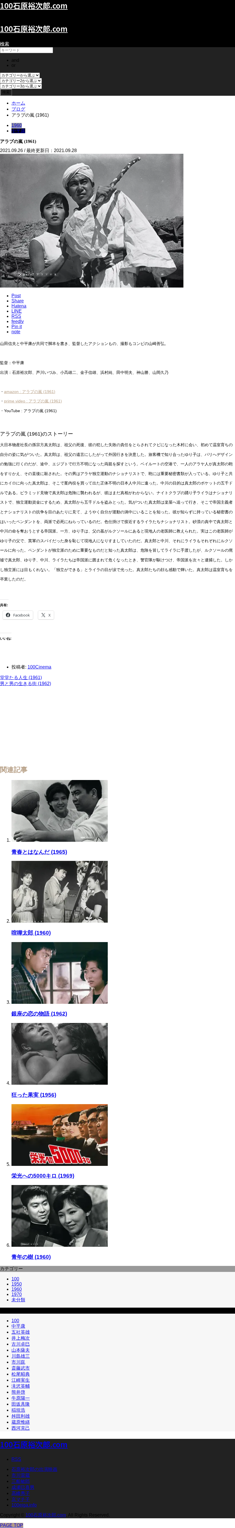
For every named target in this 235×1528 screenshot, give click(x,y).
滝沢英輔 (20, 1386)
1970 (16, 1294)
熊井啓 (18, 1392)
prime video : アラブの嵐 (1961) (33, 401)
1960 (16, 125)
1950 (16, 1284)
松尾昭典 (20, 1374)
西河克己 (20, 1428)
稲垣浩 (18, 1410)
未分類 (18, 1299)
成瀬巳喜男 (22, 1487)
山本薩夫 (20, 1350)
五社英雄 (20, 1332)
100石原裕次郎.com (34, 28)
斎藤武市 (20, 1368)
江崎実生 (20, 1380)
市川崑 (18, 1362)
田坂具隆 (20, 1404)
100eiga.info (24, 1505)
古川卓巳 (20, 1344)
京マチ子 (20, 1499)
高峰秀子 (20, 1493)
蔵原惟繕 (20, 1422)
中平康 (18, 130)
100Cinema (39, 667)
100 (15, 1278)
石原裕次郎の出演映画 (34, 1469)
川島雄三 (20, 1356)
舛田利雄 (20, 1416)
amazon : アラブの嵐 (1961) (29, 391)
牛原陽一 (20, 1398)
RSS (16, 1459)
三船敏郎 (20, 1481)
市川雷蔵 (20, 1475)
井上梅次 (20, 1338)
